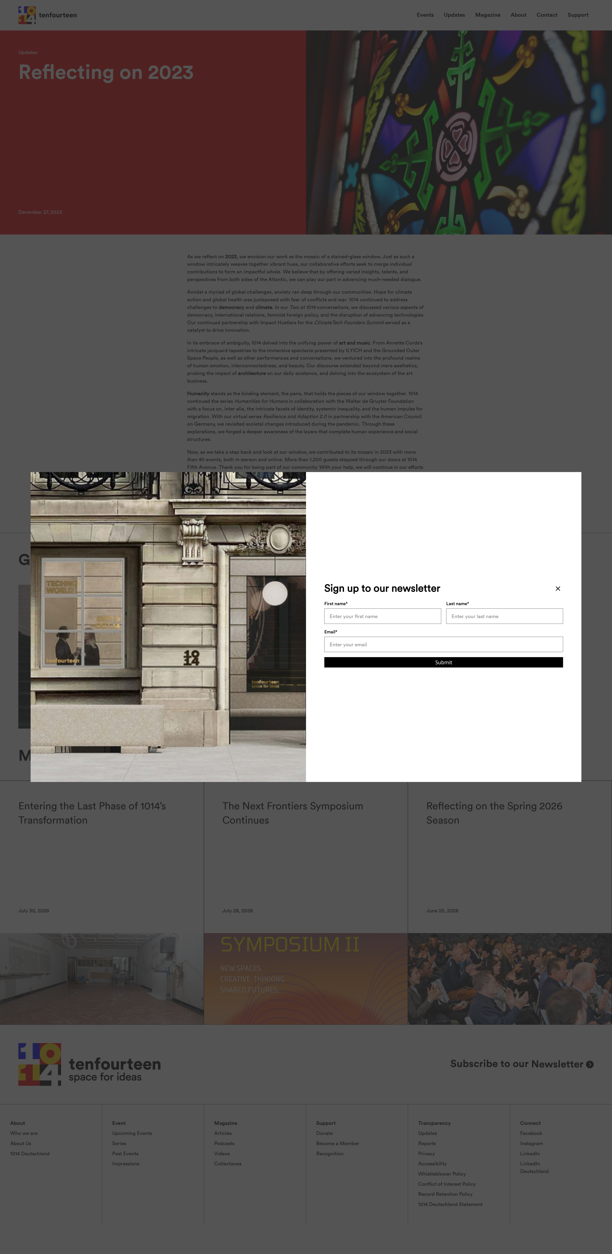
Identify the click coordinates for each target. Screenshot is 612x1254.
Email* (330, 632)
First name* (336, 603)
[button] (558, 588)
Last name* (457, 603)
